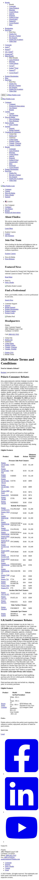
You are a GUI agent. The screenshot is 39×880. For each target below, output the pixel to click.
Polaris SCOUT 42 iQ (5, 546)
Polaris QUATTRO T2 (5, 487)
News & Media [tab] (10, 193)
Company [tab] (8, 189)
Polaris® (12, 15)
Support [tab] (7, 197)
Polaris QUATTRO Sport (5, 465)
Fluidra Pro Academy (16, 39)
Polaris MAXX (3, 602)
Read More (8, 277)
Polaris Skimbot (4, 608)
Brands (11, 110)
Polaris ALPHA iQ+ (5, 509)
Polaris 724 (5, 579)
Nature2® (12, 21)
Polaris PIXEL (3, 582)
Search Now (9, 300)
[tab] (8, 201)
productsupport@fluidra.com (10, 859)
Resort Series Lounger (4, 705)
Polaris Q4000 (3, 476)
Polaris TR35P (3, 502)
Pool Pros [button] (8, 30)
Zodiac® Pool (13, 17)
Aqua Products (14, 8)
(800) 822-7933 (14, 334)
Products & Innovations (17, 106)
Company (12, 104)
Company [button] (8, 102)
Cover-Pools (13, 73)
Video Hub (12, 41)
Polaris (8, 49)
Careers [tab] (7, 191)
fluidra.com (13, 136)
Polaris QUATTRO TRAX (5, 481)
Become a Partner (15, 36)
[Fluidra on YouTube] (21, 842)
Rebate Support (14, 130)
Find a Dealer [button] (9, 123)
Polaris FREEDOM (5, 533)
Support (11, 128)
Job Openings (13, 115)
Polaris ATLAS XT (5, 593)
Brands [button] (7, 2)
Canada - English (14, 145)
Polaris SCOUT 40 (5, 556)
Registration (9, 28)
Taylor (11, 66)
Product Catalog (10, 311)
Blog (10, 25)
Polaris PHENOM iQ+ (4, 518)
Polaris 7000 (5, 586)
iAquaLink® (13, 19)
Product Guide (10, 313)
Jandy (7, 47)
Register (3, 372)
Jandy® (11, 14)
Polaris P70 (5, 588)
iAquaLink (9, 54)
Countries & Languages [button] (13, 132)
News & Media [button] (10, 117)
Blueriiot (12, 10)
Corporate (12, 6)
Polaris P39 (5, 495)
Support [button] (7, 126)
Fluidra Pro (13, 34)
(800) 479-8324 (9, 857)
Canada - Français (15, 143)
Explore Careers (10, 253)
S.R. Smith (9, 52)
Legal (3, 734)
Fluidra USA (9, 352)
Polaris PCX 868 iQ (5, 541)
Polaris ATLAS (3, 597)
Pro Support (13, 38)
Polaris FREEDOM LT (5, 571)
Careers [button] (7, 112)
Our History (13, 108)
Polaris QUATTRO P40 (5, 471)
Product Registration (11, 76)
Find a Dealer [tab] (9, 195)
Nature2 (12, 70)
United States (13, 139)
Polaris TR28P (3, 498)
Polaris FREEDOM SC (5, 565)
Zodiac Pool (13, 68)
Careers (11, 113)
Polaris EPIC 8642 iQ (5, 537)
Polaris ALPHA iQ (5, 529)
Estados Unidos (14, 141)
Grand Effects (13, 12)
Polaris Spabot (3, 614)
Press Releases (14, 121)
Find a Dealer (13, 125)
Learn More (9, 228)
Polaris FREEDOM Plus (5, 524)
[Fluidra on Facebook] (21, 774)
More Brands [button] (9, 56)
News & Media (14, 119)
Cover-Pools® (14, 23)
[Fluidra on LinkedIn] (21, 812)
